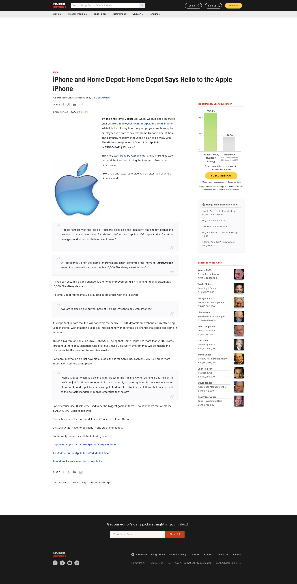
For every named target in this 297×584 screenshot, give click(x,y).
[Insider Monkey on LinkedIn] (78, 562)
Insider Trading (77, 14)
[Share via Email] (80, 104)
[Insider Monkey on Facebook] (56, 562)
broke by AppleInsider (132, 156)
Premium (233, 5)
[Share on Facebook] (63, 104)
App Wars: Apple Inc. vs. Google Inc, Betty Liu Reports (86, 444)
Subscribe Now (221, 175)
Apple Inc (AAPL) (78, 482)
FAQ (169, 563)
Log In (192, 5)
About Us (195, 554)
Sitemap (237, 554)
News (55, 72)
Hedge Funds (99, 14)
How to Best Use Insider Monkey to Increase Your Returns (219, 212)
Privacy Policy (138, 563)
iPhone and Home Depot (100, 482)
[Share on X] (69, 104)
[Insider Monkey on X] (63, 562)
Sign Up (212, 5)
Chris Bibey (97, 97)
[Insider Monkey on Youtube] (70, 562)
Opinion (137, 14)
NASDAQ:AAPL (61, 482)
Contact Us (223, 554)
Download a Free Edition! (214, 226)
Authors (208, 554)
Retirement (119, 14)
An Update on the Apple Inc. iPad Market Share (82, 453)
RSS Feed (141, 554)
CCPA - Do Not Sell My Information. (193, 563)
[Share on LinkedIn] (74, 104)
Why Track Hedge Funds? (215, 220)
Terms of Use (156, 563)
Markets (57, 14)
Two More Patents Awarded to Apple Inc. (78, 461)
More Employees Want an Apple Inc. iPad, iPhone (142, 124)
